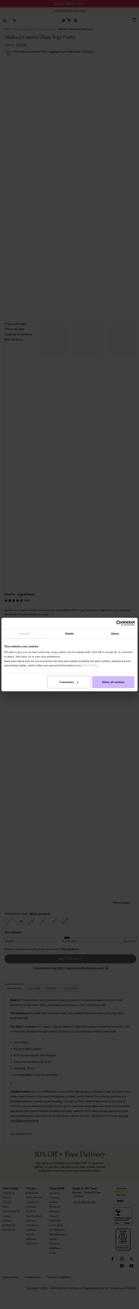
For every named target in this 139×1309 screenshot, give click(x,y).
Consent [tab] (24, 633)
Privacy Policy (90, 665)
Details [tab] (69, 633)
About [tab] (115, 633)
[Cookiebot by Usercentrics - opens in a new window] (119, 623)
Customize (67, 682)
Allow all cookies (113, 682)
